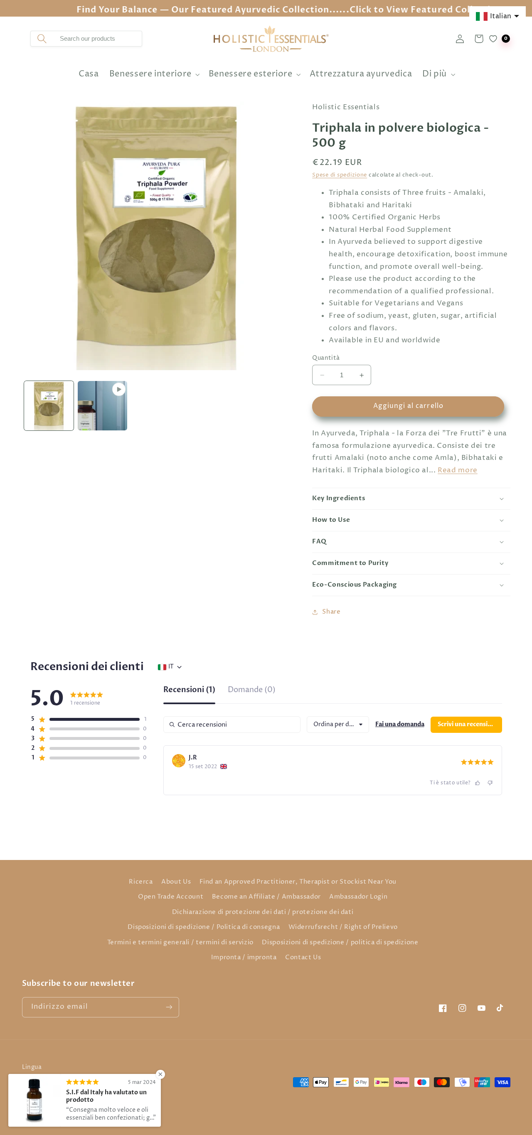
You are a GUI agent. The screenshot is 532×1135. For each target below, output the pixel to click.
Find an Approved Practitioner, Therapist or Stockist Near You (298, 882)
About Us (176, 882)
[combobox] (97, 38)
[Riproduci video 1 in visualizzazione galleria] (102, 405)
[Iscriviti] (168, 1007)
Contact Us (303, 957)
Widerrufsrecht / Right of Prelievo (343, 927)
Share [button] (331, 612)
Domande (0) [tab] (252, 690)
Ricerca (141, 882)
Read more (458, 470)
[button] (153, 74)
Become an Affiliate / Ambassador (266, 897)
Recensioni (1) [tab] (189, 690)
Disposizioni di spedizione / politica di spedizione (340, 942)
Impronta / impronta (244, 957)
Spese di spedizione (339, 175)
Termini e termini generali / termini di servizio (180, 942)
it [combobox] (171, 667)
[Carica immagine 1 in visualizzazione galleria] (49, 405)
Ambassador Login (358, 897)
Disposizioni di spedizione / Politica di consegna (204, 927)
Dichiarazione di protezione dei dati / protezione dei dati (263, 912)
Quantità (326, 358)
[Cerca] (42, 38)
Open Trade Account (170, 897)
